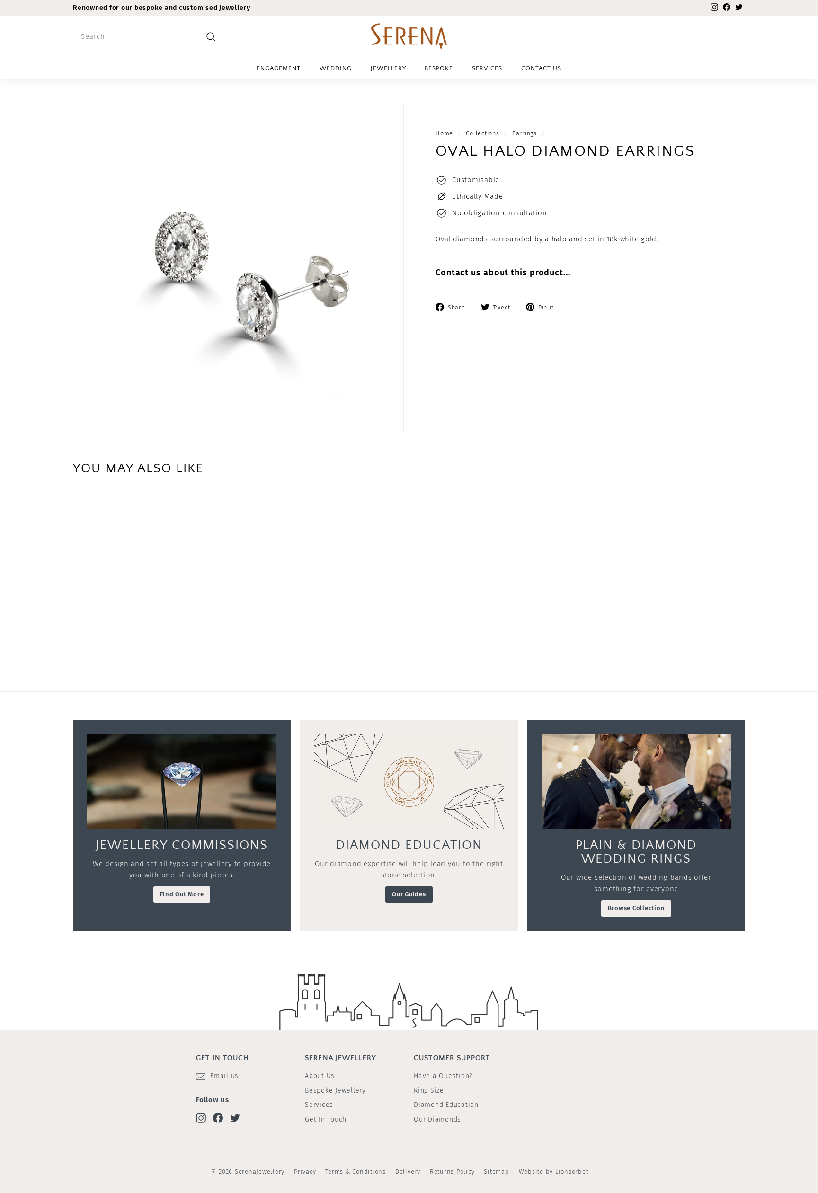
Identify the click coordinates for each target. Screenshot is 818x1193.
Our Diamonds (437, 1119)
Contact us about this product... (503, 272)
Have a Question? (443, 1076)
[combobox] (148, 36)
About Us (320, 1076)
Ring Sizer (430, 1091)
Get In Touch (326, 1119)
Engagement (279, 68)
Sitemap (496, 1171)
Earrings (524, 133)
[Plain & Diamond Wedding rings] (636, 781)
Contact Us (541, 68)
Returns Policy (452, 1171)
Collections (482, 133)
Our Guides (409, 894)
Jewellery (388, 68)
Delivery (407, 1171)
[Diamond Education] (409, 781)
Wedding (336, 68)
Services (487, 68)
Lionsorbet (571, 1171)
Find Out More (182, 894)
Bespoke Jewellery (335, 1091)
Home (444, 133)
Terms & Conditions (355, 1171)
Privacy (305, 1171)
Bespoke (439, 68)
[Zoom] (238, 268)
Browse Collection (636, 907)
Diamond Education (446, 1105)
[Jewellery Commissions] (181, 781)
